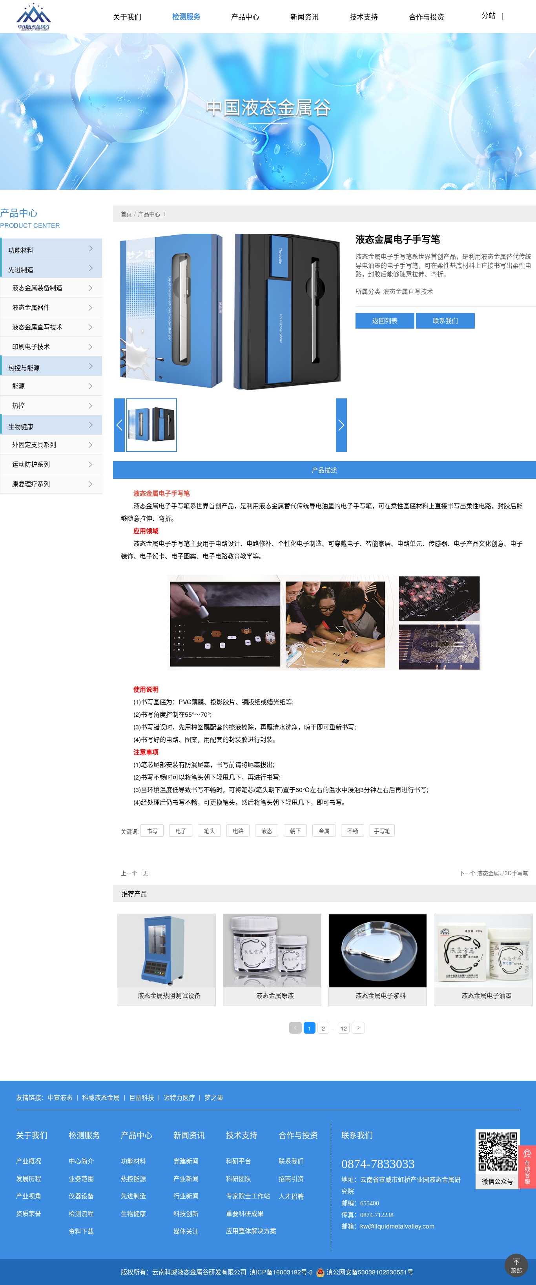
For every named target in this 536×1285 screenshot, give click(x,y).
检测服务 (186, 16)
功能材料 (20, 249)
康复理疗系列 (31, 483)
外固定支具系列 (34, 444)
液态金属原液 (275, 995)
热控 (18, 405)
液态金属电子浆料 (381, 995)
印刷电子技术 (31, 346)
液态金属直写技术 (37, 326)
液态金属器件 (31, 307)
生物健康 (20, 426)
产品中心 (245, 16)
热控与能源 (24, 367)
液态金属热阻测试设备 (169, 995)
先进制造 (20, 269)
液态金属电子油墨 (486, 995)
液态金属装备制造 (37, 287)
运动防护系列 (31, 464)
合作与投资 (426, 16)
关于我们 (127, 16)
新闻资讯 (304, 16)
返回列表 (384, 320)
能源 (18, 385)
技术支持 (364, 16)
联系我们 (445, 320)
